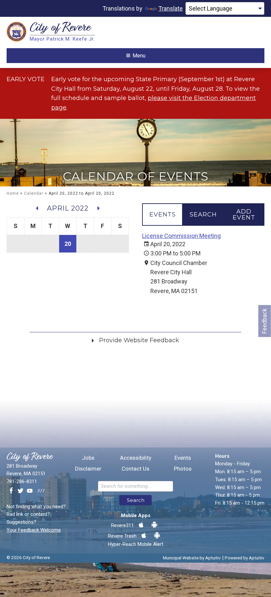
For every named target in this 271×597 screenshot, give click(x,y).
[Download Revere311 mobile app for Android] (154, 525)
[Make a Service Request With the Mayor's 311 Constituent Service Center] (41, 491)
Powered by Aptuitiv (244, 557)
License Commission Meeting (181, 235)
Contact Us (135, 469)
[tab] (162, 214)
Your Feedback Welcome (34, 530)
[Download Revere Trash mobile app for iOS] (143, 535)
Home (13, 193)
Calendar (33, 193)
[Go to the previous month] (37, 208)
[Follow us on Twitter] (20, 491)
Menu (139, 55)
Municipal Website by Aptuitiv (192, 557)
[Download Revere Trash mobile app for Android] (157, 535)
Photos (183, 469)
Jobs (88, 458)
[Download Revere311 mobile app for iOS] (141, 525)
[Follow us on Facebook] (11, 491)
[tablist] (203, 214)
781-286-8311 (22, 481)
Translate (170, 8)
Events (182, 458)
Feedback (264, 321)
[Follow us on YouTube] (29, 491)
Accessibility (135, 458)
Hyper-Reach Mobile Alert (135, 544)
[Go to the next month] (98, 208)
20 (67, 243)
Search (135, 500)
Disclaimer (88, 469)
